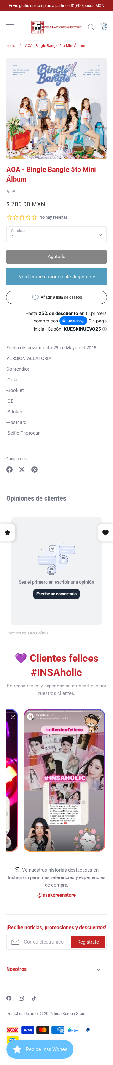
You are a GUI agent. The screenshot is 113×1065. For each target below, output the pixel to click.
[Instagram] (21, 998)
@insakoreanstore (56, 895)
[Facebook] (9, 998)
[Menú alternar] (10, 27)
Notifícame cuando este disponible (56, 277)
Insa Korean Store (69, 1013)
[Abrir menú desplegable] (98, 969)
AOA (11, 191)
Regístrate (88, 942)
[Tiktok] (34, 998)
